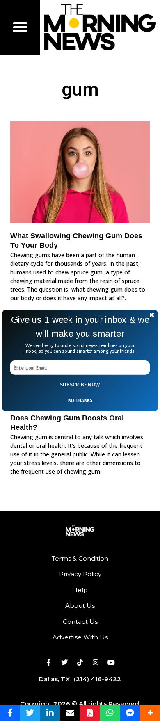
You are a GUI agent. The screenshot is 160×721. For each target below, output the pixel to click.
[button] (80, 326)
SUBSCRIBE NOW (80, 384)
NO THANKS (80, 400)
